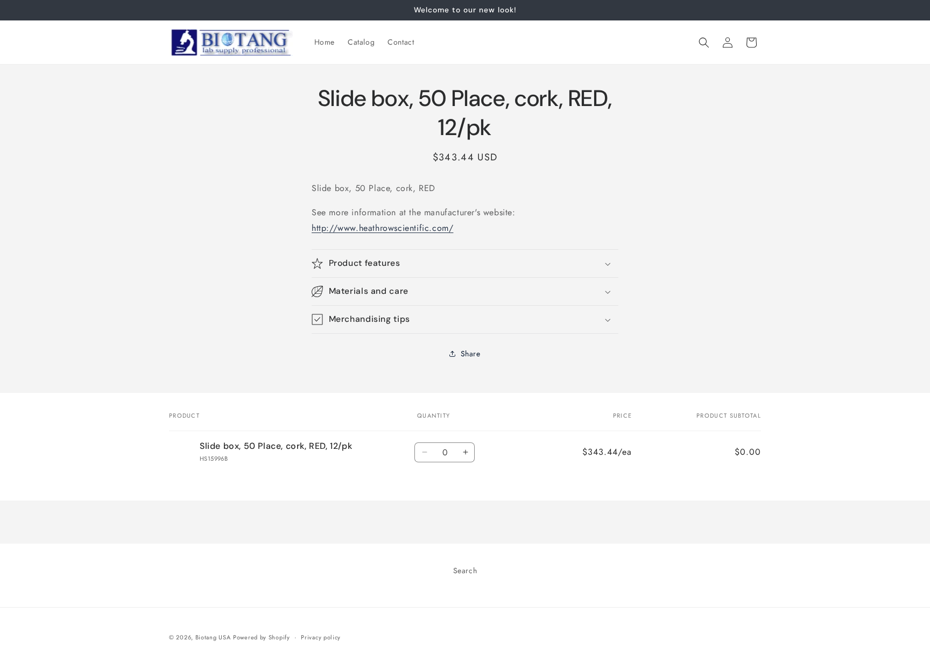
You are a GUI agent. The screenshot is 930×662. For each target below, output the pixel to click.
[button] (704, 42)
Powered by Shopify (261, 637)
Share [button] (471, 353)
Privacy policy (321, 637)
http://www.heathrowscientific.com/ (382, 228)
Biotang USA (213, 637)
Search (465, 570)
